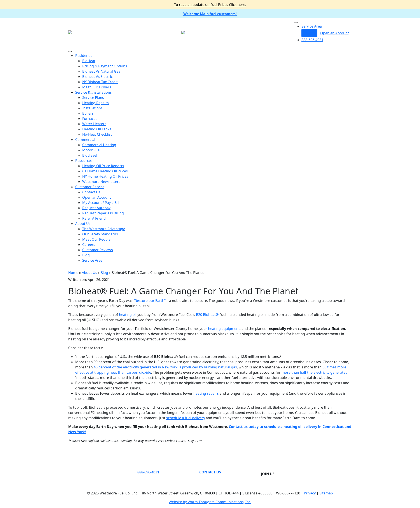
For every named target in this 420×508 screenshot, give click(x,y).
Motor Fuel (91, 150)
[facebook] (266, 468)
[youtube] (273, 468)
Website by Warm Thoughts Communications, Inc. (210, 501)
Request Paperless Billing (103, 213)
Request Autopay (96, 207)
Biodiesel (89, 155)
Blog (86, 255)
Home (73, 272)
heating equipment (224, 328)
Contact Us (91, 192)
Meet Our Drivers (96, 87)
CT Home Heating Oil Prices (105, 171)
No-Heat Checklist (97, 134)
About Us (83, 223)
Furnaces (89, 118)
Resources (84, 160)
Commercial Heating (99, 144)
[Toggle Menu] (296, 22)
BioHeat (88, 60)
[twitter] (262, 468)
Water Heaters (94, 123)
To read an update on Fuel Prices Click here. (210, 4)
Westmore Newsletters (101, 181)
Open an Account (334, 33)
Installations (92, 108)
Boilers (88, 113)
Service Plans (93, 97)
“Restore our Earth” (149, 300)
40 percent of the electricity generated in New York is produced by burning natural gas (165, 367)
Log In (309, 33)
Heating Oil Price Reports (103, 165)
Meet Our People (96, 239)
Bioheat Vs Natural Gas (101, 71)
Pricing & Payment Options (104, 66)
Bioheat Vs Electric (97, 76)
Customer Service (89, 186)
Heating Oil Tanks (96, 129)
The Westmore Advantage (103, 228)
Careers (88, 244)
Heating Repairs (95, 102)
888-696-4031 (312, 39)
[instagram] (269, 468)
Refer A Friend (94, 218)
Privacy (310, 493)
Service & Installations (93, 92)
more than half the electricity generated (315, 372)
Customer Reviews (97, 249)
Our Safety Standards (100, 234)
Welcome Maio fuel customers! (210, 13)
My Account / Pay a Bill (100, 202)
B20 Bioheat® (207, 314)
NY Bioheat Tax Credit (100, 81)
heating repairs (206, 393)
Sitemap (326, 493)
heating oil (127, 314)
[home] (70, 31)
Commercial (85, 139)
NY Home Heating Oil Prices (105, 176)
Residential (84, 55)
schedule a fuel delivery (185, 417)
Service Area (311, 26)
